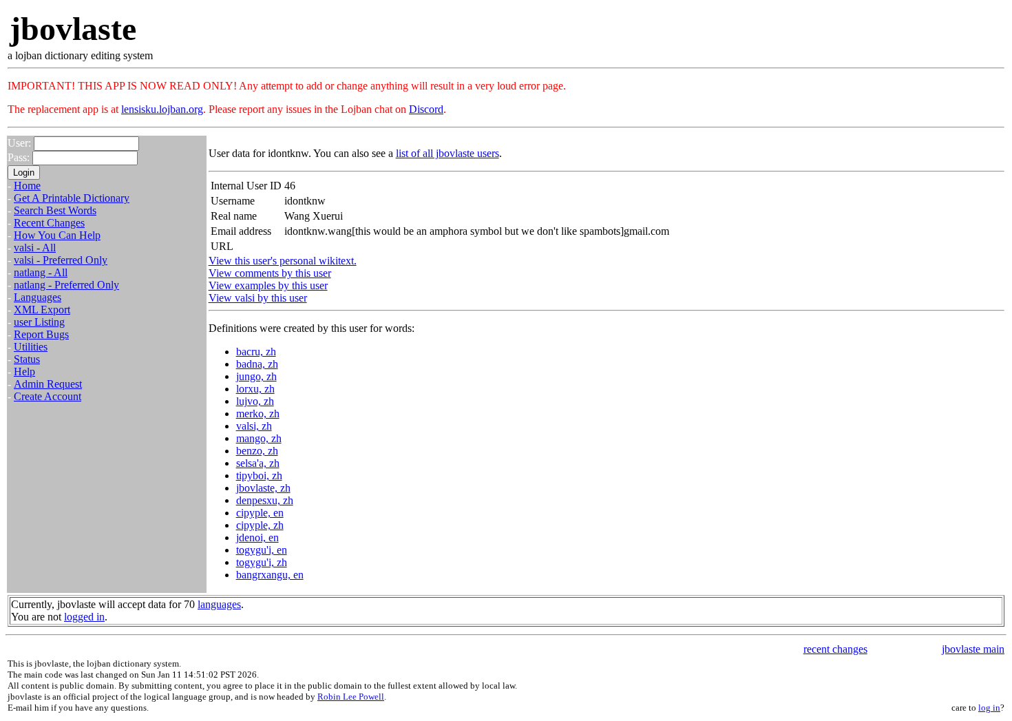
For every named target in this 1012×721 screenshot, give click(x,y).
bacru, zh (256, 351)
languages (219, 604)
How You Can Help (57, 235)
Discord (426, 109)
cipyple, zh (260, 525)
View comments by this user (270, 273)
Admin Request (48, 384)
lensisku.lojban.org (162, 109)
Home (27, 185)
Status (27, 359)
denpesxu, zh (264, 500)
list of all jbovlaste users (447, 153)
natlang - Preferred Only (66, 285)
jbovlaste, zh (263, 488)
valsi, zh (254, 426)
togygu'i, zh (261, 562)
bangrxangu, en (270, 575)
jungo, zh (256, 376)
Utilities (31, 347)
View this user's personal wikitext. (283, 261)
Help (24, 371)
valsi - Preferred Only (60, 260)
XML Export (42, 309)
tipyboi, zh (259, 475)
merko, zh (258, 413)
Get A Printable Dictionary (71, 198)
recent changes (835, 649)
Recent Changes (49, 223)
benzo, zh (257, 451)
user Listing (39, 322)
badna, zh (257, 364)
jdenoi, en (257, 537)
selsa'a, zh (258, 463)
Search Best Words (55, 210)
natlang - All (40, 272)
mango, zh (259, 438)
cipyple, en (260, 513)
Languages (37, 297)
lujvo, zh (255, 401)
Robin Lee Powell (350, 696)
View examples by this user (268, 285)
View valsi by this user (258, 298)
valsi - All (35, 247)
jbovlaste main (973, 649)
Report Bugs (41, 334)
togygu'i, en (261, 550)
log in (989, 707)
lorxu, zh (255, 389)
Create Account (47, 396)
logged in (84, 617)
